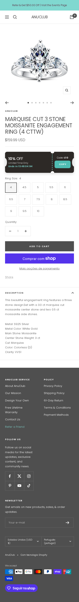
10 (38, 211)
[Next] (72, 102)
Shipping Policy (54, 393)
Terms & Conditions (57, 408)
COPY (62, 164)
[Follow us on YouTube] (19, 485)
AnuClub (11, 111)
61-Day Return (53, 400)
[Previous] (7, 102)
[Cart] (72, 17)
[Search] (15, 17)
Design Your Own (17, 400)
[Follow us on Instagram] (28, 476)
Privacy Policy (53, 386)
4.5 (24, 187)
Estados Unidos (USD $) (20, 541)
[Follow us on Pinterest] (10, 485)
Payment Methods (56, 415)
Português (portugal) (50, 541)
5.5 (51, 187)
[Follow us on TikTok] (28, 485)
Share (9, 277)
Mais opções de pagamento (39, 268)
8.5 (65, 199)
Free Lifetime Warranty (14, 410)
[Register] (67, 522)
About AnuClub (15, 386)
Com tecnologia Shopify (34, 555)
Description (14, 292)
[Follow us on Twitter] (19, 476)
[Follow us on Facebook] (10, 476)
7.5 (38, 199)
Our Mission (13, 393)
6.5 (11, 199)
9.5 (25, 211)
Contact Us (12, 419)
